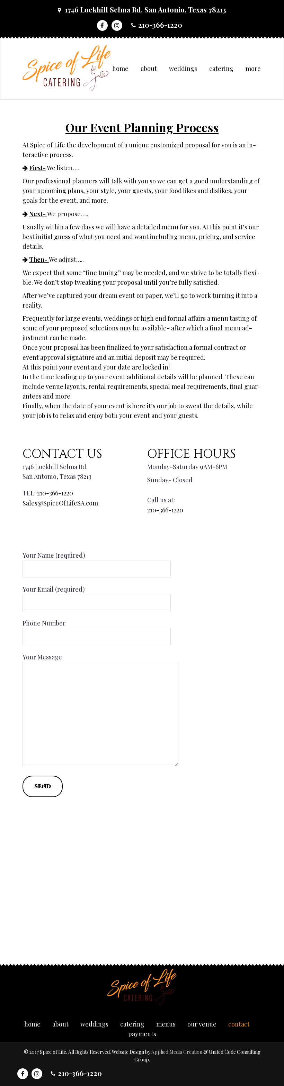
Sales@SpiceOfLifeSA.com (60, 503)
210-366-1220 (160, 24)
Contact (239, 1024)
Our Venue (201, 1024)
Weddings (183, 68)
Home (120, 68)
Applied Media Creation (177, 1052)
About (149, 68)
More (253, 68)
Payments (142, 1034)
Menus (166, 1024)
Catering (221, 68)
